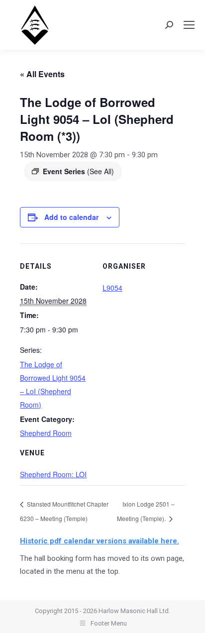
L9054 (112, 288)
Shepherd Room (46, 433)
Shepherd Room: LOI (53, 474)
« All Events (42, 74)
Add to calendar (71, 217)
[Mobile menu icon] (189, 25)
